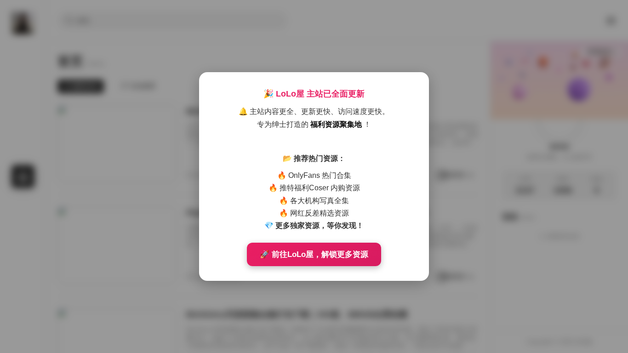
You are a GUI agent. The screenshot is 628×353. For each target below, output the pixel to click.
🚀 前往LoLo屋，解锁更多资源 (314, 254)
